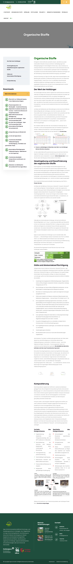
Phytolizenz (34, 12)
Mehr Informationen (10, 94)
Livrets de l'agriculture (15, 136)
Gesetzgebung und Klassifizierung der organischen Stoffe (15, 67)
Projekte (42, 12)
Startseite (7, 12)
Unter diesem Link (60, 156)
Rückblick (65, 12)
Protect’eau (63, 131)
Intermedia (31, 561)
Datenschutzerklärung (62, 561)
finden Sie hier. (38, 183)
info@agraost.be (9, 2)
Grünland (26, 12)
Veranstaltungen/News (53, 12)
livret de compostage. (43, 503)
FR (10, 18)
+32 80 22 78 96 (22, 2)
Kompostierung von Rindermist (17, 132)
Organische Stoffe (16, 12)
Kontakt (6, 18)
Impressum (52, 561)
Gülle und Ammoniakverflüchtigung (14, 75)
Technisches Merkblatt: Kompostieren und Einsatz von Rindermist (17, 159)
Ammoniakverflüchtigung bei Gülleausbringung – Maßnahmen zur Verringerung (17, 151)
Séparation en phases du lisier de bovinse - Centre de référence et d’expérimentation (18, 110)
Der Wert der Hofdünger (13, 61)
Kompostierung (11, 80)
